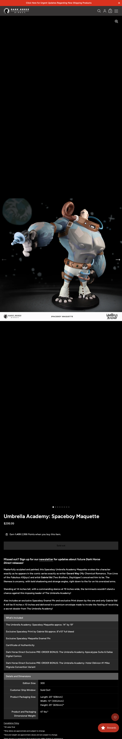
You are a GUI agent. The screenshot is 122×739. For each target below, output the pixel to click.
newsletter (46, 559)
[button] (118, 260)
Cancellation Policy (11, 723)
